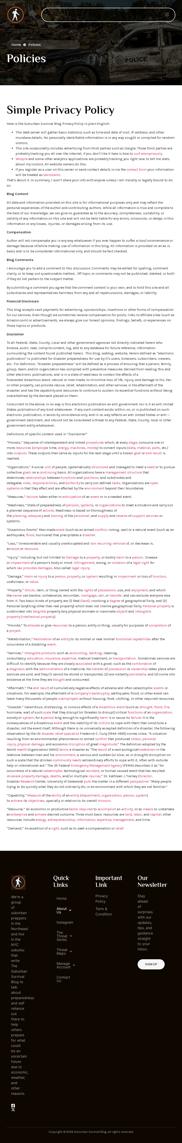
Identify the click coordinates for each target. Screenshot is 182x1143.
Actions (32, 497)
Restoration (43, 639)
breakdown (146, 749)
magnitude (108, 744)
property (93, 557)
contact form (137, 169)
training (57, 516)
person (137, 557)
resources (23, 448)
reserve (121, 516)
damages (45, 568)
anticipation (71, 497)
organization (162, 712)
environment (94, 488)
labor (138, 814)
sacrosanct (51, 175)
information (86, 820)
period (48, 718)
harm (120, 557)
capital (155, 814)
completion (158, 625)
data (131, 448)
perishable (137, 674)
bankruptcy (100, 693)
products (48, 653)
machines (77, 448)
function (159, 576)
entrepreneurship (61, 820)
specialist (71, 733)
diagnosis (17, 669)
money (92, 448)
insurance (52, 658)
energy (63, 448)
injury (42, 576)
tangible (39, 611)
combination (142, 663)
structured (99, 467)
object (121, 611)
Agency (116, 765)
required (86, 809)
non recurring (101, 543)
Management (99, 765)
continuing (48, 472)
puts (87, 781)
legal (137, 563)
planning (19, 516)
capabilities (141, 639)
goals (27, 472)
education (35, 658)
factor (73, 809)
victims (104, 723)
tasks (116, 483)
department (90, 795)
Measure (34, 795)
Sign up (151, 964)
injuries (95, 776)
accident (92, 771)
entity (65, 639)
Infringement (84, 563)
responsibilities (44, 483)
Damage (72, 557)
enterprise (19, 814)
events (159, 688)
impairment (20, 563)
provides (30, 568)
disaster (88, 535)
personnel (81, 516)
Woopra (22, 159)
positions (91, 478)
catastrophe (52, 771)
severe (15, 776)
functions (68, 478)
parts (156, 448)
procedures (95, 442)
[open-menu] (167, 14)
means (148, 809)
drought (146, 707)
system (92, 576)
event (95, 497)
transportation (124, 658)
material (143, 448)
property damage (34, 776)
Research (27, 781)
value (34, 582)
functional (124, 639)
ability (56, 795)
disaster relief (52, 733)
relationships (36, 478)
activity (127, 809)
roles (27, 483)
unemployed (68, 698)
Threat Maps (62, 951)
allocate (34, 625)
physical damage (30, 744)
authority (72, 483)
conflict (101, 530)
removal (119, 543)
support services (145, 516)
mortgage (89, 595)
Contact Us (62, 979)
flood (30, 535)
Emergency (79, 765)
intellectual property (38, 617)
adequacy (35, 516)
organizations (110, 505)
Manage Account (62, 965)
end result (154, 453)
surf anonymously (148, 153)
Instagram (62, 922)
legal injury (80, 568)
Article (30, 590)
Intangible (32, 653)
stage (133, 442)
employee (40, 448)
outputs (20, 453)
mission (104, 801)
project (15, 631)
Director (145, 776)
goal (137, 453)
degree (114, 601)
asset (15, 549)
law (19, 568)
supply (103, 516)
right (145, 563)
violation (119, 563)
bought (59, 679)
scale (47, 712)
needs (76, 760)
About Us (62, 910)
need (150, 467)
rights (88, 590)
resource (31, 549)
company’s (82, 693)
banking (95, 653)
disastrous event (112, 707)
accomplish (107, 809)
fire (166, 707)
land (85, 601)
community (62, 760)
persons (72, 505)
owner (17, 595)
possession (107, 590)
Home (62, 898)
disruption (77, 744)
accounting (78, 653)
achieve (16, 801)
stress (136, 739)
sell (101, 595)
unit (47, 467)
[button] (60, 910)
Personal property (156, 606)
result (102, 749)
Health (22, 749)
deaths (55, 776)
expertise (69, 658)
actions (48, 510)
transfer (116, 595)
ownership (139, 669)
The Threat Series (62, 936)
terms (64, 749)
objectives (36, 801)
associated (83, 663)
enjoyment (139, 590)
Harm (28, 576)
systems (87, 505)
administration (51, 669)
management (115, 472)
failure (136, 718)
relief (119, 828)
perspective (139, 781)
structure (134, 472)
